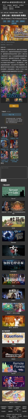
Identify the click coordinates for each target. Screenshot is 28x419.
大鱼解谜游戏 (4, 406)
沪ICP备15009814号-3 (14, 418)
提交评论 (4, 180)
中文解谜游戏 (18, 406)
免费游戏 (5, 9)
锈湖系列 (10, 408)
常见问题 (8, 416)
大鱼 (5, 21)
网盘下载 (11, 114)
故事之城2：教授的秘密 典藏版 (11, 12)
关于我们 (3, 416)
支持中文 (11, 7)
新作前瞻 (17, 7)
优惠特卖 (11, 9)
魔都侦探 (10, 411)
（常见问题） (8, 111)
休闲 (9, 21)
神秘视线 (4, 408)
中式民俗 (21, 5)
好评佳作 (5, 7)
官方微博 (20, 416)
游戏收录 (14, 416)
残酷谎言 (24, 408)
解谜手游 (15, 5)
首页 (2, 12)
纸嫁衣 (17, 408)
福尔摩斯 (24, 411)
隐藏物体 (22, 21)
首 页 (4, 5)
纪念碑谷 (4, 411)
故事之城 (14, 23)
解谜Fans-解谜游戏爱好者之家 (13, 2)
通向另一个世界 (18, 410)
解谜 (17, 21)
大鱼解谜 (9, 5)
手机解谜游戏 (10, 406)
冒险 (13, 21)
